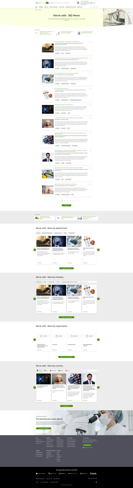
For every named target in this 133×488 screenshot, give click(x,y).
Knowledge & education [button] (71, 7)
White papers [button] (61, 7)
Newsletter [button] (79, 7)
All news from (66, 405)
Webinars (58, 459)
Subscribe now (87, 445)
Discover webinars (39, 452)
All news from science (66, 268)
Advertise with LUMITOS (40, 478)
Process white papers (71, 443)
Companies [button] (41, 7)
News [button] (36, 7)
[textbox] (89, 282)
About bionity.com (57, 478)
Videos (47, 457)
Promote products (60, 444)
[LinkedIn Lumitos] (96, 482)
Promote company (49, 444)
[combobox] (89, 282)
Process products (60, 443)
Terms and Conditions (44, 482)
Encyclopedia (48, 452)
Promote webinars (39, 454)
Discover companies (49, 439)
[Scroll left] (78, 282)
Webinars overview (39, 456)
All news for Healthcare (66, 317)
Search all (66, 205)
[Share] (91, 7)
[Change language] (94, 7)
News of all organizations (66, 357)
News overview (38, 443)
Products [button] (46, 7)
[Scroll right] (80, 282)
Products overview (60, 446)
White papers (59, 456)
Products (58, 454)
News (58, 452)
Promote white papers (71, 444)
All (46, 2)
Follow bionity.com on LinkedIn (88, 447)
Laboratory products (60, 441)
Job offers (58, 457)
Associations (48, 443)
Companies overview (50, 446)
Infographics (48, 454)
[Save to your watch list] (90, 42)
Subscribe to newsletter (40, 441)
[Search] (68, 3)
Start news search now (43, 428)
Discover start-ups (49, 441)
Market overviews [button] (54, 7)
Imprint (37, 482)
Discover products (60, 439)
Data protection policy (54, 482)
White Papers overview (71, 446)
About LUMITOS (49, 478)
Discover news (38, 439)
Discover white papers (71, 439)
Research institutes (49, 456)
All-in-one (58, 461)
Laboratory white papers (71, 441)
